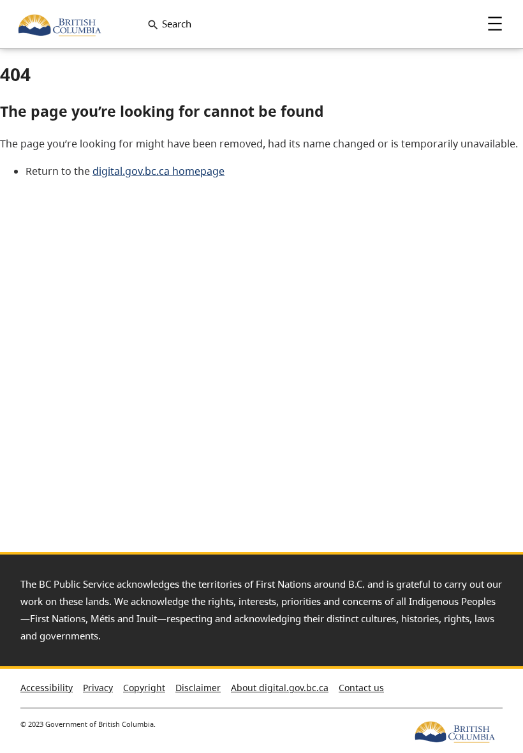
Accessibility (46, 688)
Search (176, 23)
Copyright (144, 688)
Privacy (98, 688)
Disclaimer (198, 688)
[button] (491, 682)
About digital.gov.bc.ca (279, 688)
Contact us (361, 688)
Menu (495, 23)
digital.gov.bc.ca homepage (158, 171)
